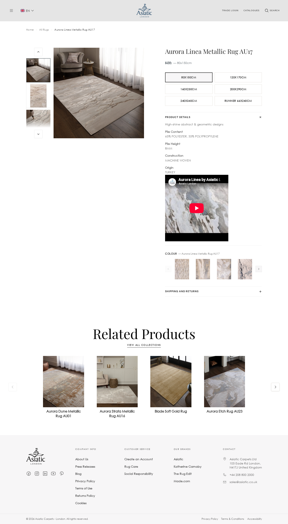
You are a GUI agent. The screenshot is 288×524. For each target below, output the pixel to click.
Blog (78, 474)
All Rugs (44, 29)
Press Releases (85, 466)
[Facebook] (28, 473)
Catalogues (252, 10)
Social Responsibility (138, 474)
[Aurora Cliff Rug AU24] (203, 269)
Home (30, 29)
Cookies (80, 503)
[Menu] (11, 11)
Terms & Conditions (232, 519)
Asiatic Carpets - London (50, 519)
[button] (27, 10)
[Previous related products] (12, 387)
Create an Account (138, 459)
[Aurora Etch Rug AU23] (224, 269)
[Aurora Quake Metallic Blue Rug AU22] (245, 269)
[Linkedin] (45, 473)
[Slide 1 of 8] (38, 70)
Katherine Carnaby (188, 466)
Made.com (182, 481)
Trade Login (230, 10)
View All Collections (144, 345)
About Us (81, 459)
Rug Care (131, 466)
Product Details (177, 117)
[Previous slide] (38, 52)
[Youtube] (53, 473)
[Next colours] (259, 269)
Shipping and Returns (182, 291)
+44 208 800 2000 (242, 475)
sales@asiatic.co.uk (243, 482)
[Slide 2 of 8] (38, 96)
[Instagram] (36, 473)
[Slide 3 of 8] (38, 122)
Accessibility (254, 519)
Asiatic (178, 459)
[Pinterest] (61, 473)
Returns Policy (85, 496)
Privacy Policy (85, 481)
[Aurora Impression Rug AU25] (182, 269)
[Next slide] (38, 134)
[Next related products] (275, 387)
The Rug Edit (183, 474)
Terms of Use (83, 488)
